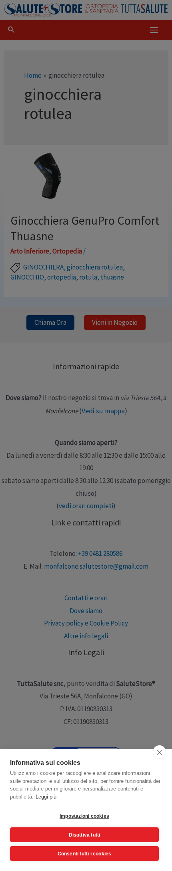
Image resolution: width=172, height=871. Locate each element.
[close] (159, 752)
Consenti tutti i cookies (85, 854)
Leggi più (46, 797)
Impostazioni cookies (84, 816)
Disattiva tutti (84, 835)
